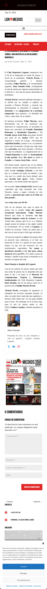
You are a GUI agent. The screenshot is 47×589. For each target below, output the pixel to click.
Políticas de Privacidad (25, 586)
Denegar (23, 573)
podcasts (36, 44)
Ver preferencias (23, 580)
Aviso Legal (37, 586)
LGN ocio (26, 44)
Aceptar (23, 566)
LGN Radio (8, 44)
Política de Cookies (12, 586)
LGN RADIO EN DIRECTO (26, 5)
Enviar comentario (32, 487)
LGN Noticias (18, 44)
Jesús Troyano (13, 62)
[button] (43, 543)
